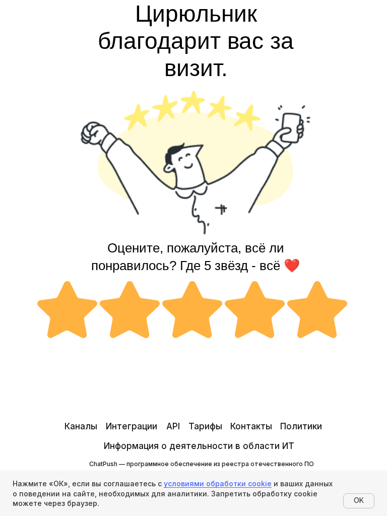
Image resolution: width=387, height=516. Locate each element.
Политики (301, 426)
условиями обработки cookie (218, 483)
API (173, 426)
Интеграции (131, 426)
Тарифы (205, 426)
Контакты (251, 426)
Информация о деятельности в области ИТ (199, 446)
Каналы (80, 426)
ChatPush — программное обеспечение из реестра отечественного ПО (201, 464)
